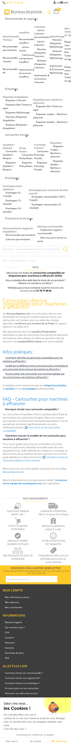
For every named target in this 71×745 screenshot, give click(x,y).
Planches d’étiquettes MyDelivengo (56, 43)
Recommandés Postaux (11, 38)
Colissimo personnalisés (18, 239)
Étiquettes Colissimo (16, 100)
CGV (7, 632)
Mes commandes (13, 607)
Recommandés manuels (10, 59)
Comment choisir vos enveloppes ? (22, 683)
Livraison (9, 637)
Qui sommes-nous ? (15, 627)
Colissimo (39, 26)
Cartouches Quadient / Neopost (10, 155)
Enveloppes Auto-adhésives (12, 187)
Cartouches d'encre (18, 260)
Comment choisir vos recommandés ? (24, 672)
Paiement (10, 642)
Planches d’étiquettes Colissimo (40, 53)
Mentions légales (13, 622)
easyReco (24, 32)
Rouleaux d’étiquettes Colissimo (40, 64)
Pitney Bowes (23, 149)
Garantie (9, 647)
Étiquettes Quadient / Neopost (9, 166)
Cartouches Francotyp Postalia (41, 155)
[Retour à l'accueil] (4, 260)
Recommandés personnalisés (10, 48)
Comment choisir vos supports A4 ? (22, 678)
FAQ (7, 658)
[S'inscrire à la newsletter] (60, 579)
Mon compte (13, 590)
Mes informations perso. (17, 597)
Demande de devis (14, 652)
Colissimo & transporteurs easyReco (26, 58)
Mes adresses (12, 602)
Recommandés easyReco (26, 41)
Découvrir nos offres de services (21, 693)
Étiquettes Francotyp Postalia (40, 166)
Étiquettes (56, 142)
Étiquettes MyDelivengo (18, 112)
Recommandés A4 (10, 71)
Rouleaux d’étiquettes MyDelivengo (56, 55)
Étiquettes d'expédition (15, 97)
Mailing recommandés (50, 226)
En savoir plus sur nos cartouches (22, 688)
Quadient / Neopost (9, 146)
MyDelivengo (57, 36)
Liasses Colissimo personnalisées (42, 34)
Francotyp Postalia (40, 146)
